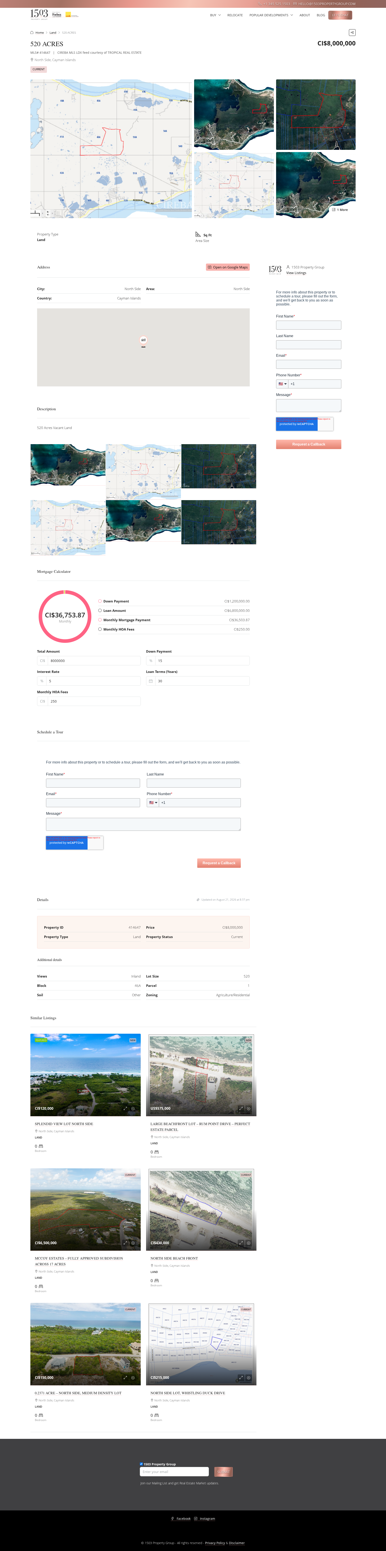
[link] (85, 1075)
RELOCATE (235, 15)
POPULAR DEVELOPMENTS (269, 15)
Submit (223, 1472)
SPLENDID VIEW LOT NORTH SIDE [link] (64, 1123)
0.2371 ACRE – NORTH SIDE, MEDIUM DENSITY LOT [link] (78, 1392)
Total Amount (48, 651)
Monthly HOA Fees (52, 692)
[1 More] (316, 184)
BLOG (321, 15)
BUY (213, 15)
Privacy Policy (215, 1543)
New (132, 1040)
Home (40, 33)
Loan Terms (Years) (161, 671)
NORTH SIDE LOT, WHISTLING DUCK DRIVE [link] (188, 1392)
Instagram (207, 1518)
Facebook (183, 1518)
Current (39, 69)
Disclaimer (237, 1543)
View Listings (296, 272)
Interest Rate (48, 671)
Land (53, 33)
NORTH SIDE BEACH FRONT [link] (174, 1258)
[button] (352, 32)
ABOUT (305, 15)
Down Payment (159, 651)
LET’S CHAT (340, 15)
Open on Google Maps (230, 267)
